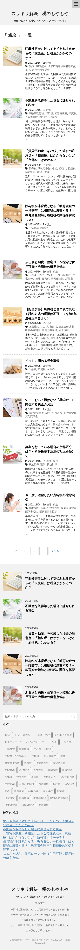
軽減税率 (10, 798)
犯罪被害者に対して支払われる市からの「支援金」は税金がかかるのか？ (50, 53)
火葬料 (51, 369)
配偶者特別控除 (48, 511)
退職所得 (24, 798)
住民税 (46, 278)
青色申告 (43, 805)
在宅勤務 (10, 770)
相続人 (62, 168)
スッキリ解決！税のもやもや (40, 13)
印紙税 (49, 113)
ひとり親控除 (22, 735)
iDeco (8, 735)
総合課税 (64, 330)
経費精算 (19, 791)
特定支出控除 (67, 777)
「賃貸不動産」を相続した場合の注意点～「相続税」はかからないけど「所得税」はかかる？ (50, 155)
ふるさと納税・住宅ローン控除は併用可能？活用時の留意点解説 (50, 264)
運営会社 (40, 903)
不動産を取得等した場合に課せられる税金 (32, 829)
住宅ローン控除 (42, 749)
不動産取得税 (36, 113)
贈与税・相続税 (48, 116)
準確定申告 (44, 168)
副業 (48, 461)
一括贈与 (34, 228)
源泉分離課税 (66, 326)
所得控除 (67, 770)
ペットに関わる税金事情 (42, 360)
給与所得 (33, 791)
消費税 (72, 113)
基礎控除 (34, 508)
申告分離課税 (49, 330)
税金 (48, 62)
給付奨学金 (70, 412)
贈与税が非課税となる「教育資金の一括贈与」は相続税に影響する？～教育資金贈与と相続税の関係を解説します (50, 667)
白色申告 (43, 784)
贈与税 (61, 791)
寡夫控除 (38, 770)
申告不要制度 (32, 330)
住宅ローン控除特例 (16, 756)
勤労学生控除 (12, 763)
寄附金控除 (57, 278)
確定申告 (30, 171)
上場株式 (34, 326)
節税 (7, 791)
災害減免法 (49, 777)
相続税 (71, 168)
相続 (54, 168)
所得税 (32, 168)
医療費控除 (42, 763)
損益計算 (52, 464)
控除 (48, 271)
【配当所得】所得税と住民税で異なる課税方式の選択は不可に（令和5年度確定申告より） (51, 314)
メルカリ (66, 742)
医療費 (32, 369)
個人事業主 (49, 756)
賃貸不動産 (43, 171)
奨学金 (49, 412)
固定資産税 (61, 113)
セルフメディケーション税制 (21, 742)
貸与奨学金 (31, 416)
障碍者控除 (28, 805)
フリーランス (49, 742)
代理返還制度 (36, 412)
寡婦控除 (53, 770)
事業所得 (34, 464)
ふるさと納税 (36, 275)
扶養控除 (55, 508)
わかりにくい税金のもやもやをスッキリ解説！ (40, 896)
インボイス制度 (63, 735)
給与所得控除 (68, 508)
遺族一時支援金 (41, 69)
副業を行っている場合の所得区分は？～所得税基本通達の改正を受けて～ (50, 451)
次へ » (55, 551)
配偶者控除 (31, 511)
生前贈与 (10, 784)
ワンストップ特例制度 (58, 275)
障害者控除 (11, 805)
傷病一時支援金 (37, 66)
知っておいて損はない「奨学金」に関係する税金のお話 (50, 402)
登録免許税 (31, 116)
